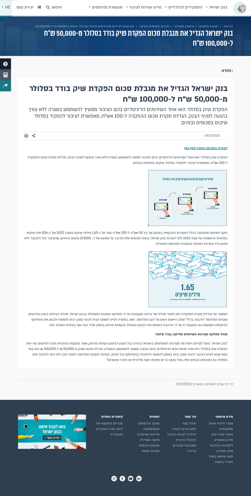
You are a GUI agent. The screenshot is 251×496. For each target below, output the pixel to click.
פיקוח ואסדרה (149, 440)
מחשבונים (226, 429)
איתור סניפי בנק (222, 434)
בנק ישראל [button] (217, 7)
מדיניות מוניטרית (148, 434)
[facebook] (122, 478)
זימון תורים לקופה (184, 429)
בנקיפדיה (116, 434)
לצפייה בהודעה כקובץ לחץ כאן (205, 148)
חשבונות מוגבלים (184, 445)
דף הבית (228, 26)
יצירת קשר (189, 423)
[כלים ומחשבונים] (5, 74)
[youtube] (130, 478)
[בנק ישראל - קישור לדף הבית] (240, 8)
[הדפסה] (26, 136)
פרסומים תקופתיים (184, 26)
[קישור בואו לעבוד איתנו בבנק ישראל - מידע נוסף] (52, 432)
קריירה (191, 451)
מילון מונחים (224, 451)
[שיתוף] (33, 136)
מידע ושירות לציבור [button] (145, 7)
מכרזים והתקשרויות (109, 423)
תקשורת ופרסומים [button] (107, 7)
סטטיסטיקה (151, 429)
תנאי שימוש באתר (221, 456)
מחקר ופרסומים (148, 423)
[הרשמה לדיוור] (5, 85)
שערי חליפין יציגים (221, 423)
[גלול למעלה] (241, 486)
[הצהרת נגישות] (5, 63)
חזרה (226, 70)
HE (7, 7)
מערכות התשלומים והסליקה (154, 26)
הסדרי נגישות (224, 462)
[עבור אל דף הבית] (39, 8)
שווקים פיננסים (149, 445)
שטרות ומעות (150, 451)
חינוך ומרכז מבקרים (109, 429)
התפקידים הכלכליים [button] (184, 7)
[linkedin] (139, 478)
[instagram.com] (114, 478)
